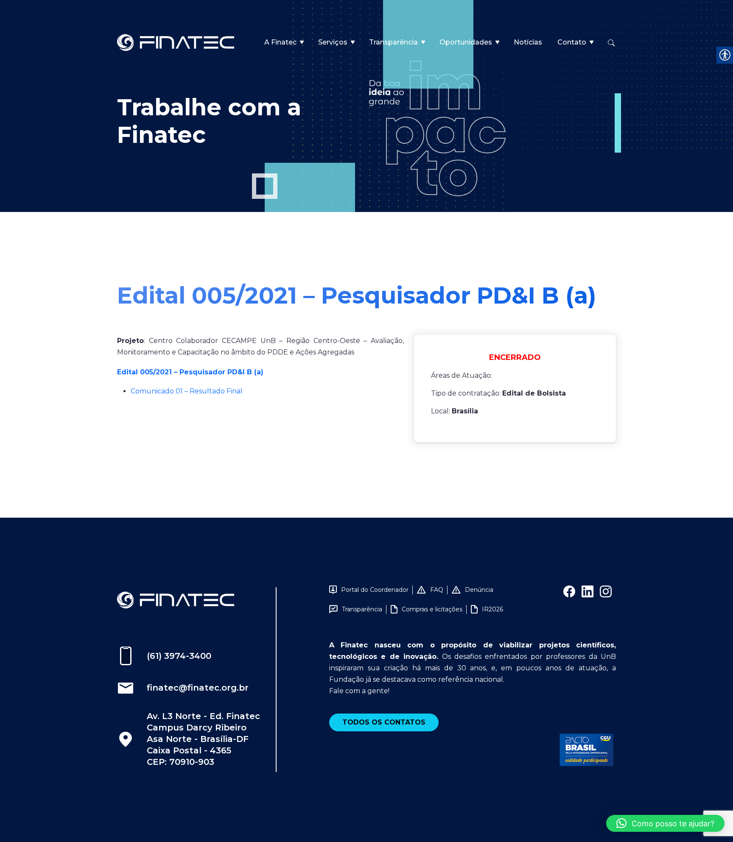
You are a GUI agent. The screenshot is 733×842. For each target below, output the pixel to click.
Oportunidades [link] (465, 42)
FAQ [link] (436, 590)
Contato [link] (571, 42)
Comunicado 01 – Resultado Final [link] (187, 391)
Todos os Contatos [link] (383, 722)
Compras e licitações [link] (432, 609)
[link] (175, 42)
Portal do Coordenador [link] (374, 590)
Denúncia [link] (479, 590)
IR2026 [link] (492, 609)
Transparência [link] (393, 42)
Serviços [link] (332, 42)
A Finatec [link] (280, 42)
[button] (665, 823)
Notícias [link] (528, 42)
